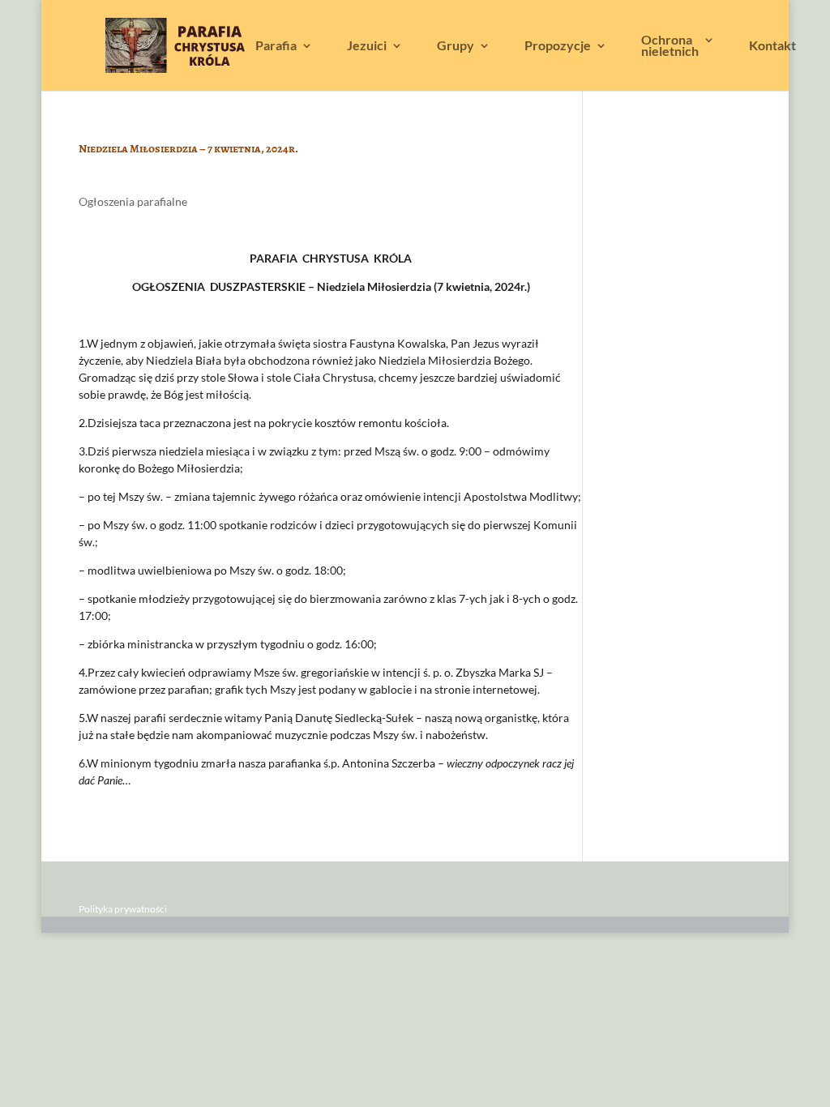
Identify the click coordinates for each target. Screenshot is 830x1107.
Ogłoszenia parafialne (133, 201)
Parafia (276, 46)
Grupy (455, 46)
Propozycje (557, 46)
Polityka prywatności (123, 909)
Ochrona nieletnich (670, 46)
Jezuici (367, 46)
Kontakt (772, 46)
